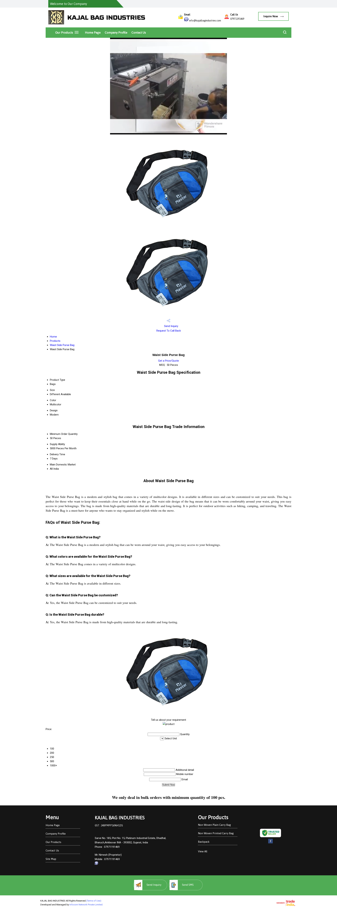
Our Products (64, 32)
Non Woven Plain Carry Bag (214, 824)
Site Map (51, 858)
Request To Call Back (168, 330)
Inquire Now (271, 16)
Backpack (203, 841)
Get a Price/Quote (168, 360)
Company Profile (116, 32)
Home (53, 336)
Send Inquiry (170, 326)
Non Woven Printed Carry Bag (216, 833)
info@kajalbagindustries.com (205, 20)
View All (202, 851)
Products (55, 340)
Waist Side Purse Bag (62, 345)
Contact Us (138, 32)
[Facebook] (270, 843)
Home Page (93, 32)
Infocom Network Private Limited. (86, 904)
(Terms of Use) (93, 900)
